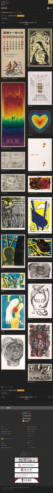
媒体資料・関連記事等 (31, 427)
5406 (26, 22)
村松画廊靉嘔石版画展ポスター (34, 234)
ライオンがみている (31, 280)
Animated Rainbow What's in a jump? (34, 172)
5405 (25, 22)
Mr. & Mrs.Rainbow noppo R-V (6, 148)
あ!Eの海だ (30, 106)
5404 (23, 22)
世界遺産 (3, 443)
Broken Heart (30, 134)
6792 (35, 22)
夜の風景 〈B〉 (4, 291)
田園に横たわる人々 (31, 382)
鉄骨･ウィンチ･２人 (31, 258)
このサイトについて (31, 440)
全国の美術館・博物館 (5, 433)
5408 (29, 22)
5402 (20, 22)
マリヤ (29, 67)
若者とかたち (30, 319)
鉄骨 (2, 269)
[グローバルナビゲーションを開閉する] (50, 2)
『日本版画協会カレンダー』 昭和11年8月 (9, 78)
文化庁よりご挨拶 (30, 431)
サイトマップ (30, 444)
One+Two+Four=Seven (5, 170)
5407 (28, 22)
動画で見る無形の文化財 (6, 447)
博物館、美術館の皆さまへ (32, 429)
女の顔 (29, 360)
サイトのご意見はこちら (32, 447)
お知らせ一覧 (30, 435)
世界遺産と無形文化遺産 (6, 431)
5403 (22, 22)
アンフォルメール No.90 (32, 193)
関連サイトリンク (30, 442)
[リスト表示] (50, 8)
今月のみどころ (30, 433)
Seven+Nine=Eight (4, 192)
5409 (31, 22)
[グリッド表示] (48, 8)
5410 (32, 22)
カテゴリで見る (4, 429)
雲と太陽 (2, 331)
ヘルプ (28, 438)
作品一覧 (3, 427)
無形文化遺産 (4, 445)
